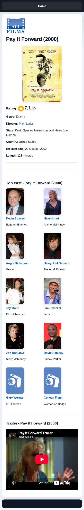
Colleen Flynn (53, 397)
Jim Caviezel (52, 308)
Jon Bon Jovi (15, 352)
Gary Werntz (14, 397)
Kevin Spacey (15, 218)
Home (42, 6)
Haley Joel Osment (56, 263)
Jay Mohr (12, 308)
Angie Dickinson (17, 263)
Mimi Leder (26, 123)
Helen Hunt (51, 218)
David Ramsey (53, 352)
